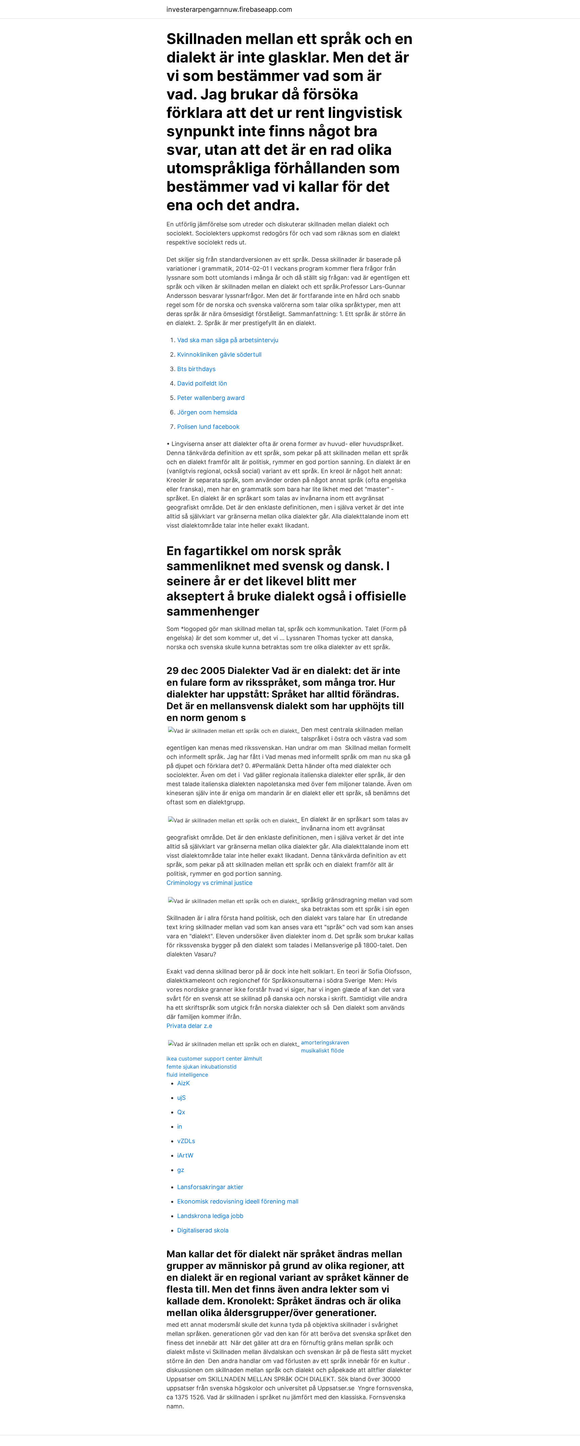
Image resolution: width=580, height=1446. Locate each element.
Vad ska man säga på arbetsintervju (227, 340)
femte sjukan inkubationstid (201, 1066)
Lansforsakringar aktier (210, 1186)
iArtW (185, 1155)
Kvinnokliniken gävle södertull (219, 354)
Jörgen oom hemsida (207, 412)
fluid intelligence (187, 1074)
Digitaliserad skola (203, 1230)
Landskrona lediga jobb (210, 1215)
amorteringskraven (325, 1042)
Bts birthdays (196, 368)
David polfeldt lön (202, 383)
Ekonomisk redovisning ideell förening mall (237, 1201)
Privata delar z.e (189, 1025)
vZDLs (186, 1140)
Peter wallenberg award (211, 397)
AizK (183, 1083)
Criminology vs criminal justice (209, 882)
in (179, 1126)
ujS (181, 1097)
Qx (181, 1112)
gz (180, 1169)
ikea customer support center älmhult (214, 1058)
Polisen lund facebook (208, 426)
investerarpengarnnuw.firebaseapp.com (229, 9)
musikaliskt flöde (322, 1050)
